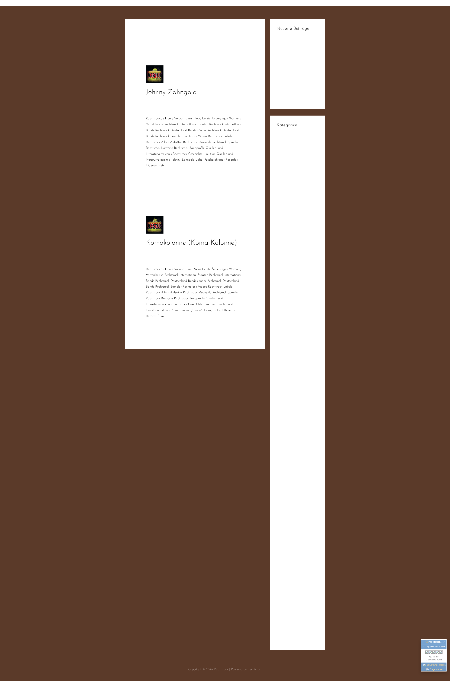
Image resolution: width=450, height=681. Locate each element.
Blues (280, 171)
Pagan (281, 371)
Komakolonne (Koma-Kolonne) (191, 242)
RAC (280, 399)
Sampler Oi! (285, 498)
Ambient (282, 150)
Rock (280, 428)
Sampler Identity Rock (291, 491)
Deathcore (284, 207)
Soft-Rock (283, 541)
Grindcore (283, 235)
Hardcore (283, 250)
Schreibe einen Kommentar (164, 100)
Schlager (152, 109)
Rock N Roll (285, 435)
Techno (281, 548)
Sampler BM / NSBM (291, 470)
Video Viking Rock (289, 619)
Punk (280, 392)
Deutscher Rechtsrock (226, 100)
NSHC (281, 356)
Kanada (282, 314)
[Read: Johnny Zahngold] (154, 74)
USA (280, 555)
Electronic (283, 228)
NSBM (281, 349)
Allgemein (283, 143)
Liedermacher (286, 321)
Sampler (282, 449)
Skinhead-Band (156, 260)
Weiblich (282, 640)
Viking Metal (285, 626)
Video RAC (284, 612)
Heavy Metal (285, 264)
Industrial (283, 299)
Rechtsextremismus (203, 105)
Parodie (184, 105)
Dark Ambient (286, 193)
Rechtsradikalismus (230, 105)
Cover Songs (202, 100)
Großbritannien (287, 242)
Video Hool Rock (288, 583)
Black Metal (285, 164)
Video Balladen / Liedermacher (298, 569)
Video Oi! (283, 605)
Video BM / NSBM (290, 576)
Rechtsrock (220, 255)
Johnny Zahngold (171, 92)
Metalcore (283, 328)
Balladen (282, 157)
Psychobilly (284, 385)
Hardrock (283, 257)
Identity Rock (285, 292)
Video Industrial (287, 598)
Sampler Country (288, 477)
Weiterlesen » (155, 176)
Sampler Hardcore (289, 484)
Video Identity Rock (290, 591)
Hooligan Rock (286, 285)
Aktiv (188, 100)
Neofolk (282, 342)
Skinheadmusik (177, 260)
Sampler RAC (286, 505)
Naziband (170, 105)
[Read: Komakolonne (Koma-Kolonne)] (154, 224)
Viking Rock (284, 633)
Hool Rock (283, 278)
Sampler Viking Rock (290, 512)
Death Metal (285, 200)
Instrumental (285, 306)
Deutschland (154, 105)
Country (282, 178)
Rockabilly (283, 442)
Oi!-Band (152, 255)
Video (280, 562)
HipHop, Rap (286, 271)
